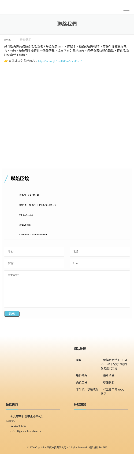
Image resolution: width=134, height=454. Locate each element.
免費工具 (81, 382)
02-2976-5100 (18, 425)
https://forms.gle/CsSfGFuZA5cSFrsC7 (60, 61)
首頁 (79, 359)
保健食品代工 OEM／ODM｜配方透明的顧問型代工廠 (114, 364)
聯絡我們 (108, 382)
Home (7, 39)
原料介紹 (81, 375)
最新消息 (108, 375)
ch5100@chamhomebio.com (26, 431)
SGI (105, 447)
